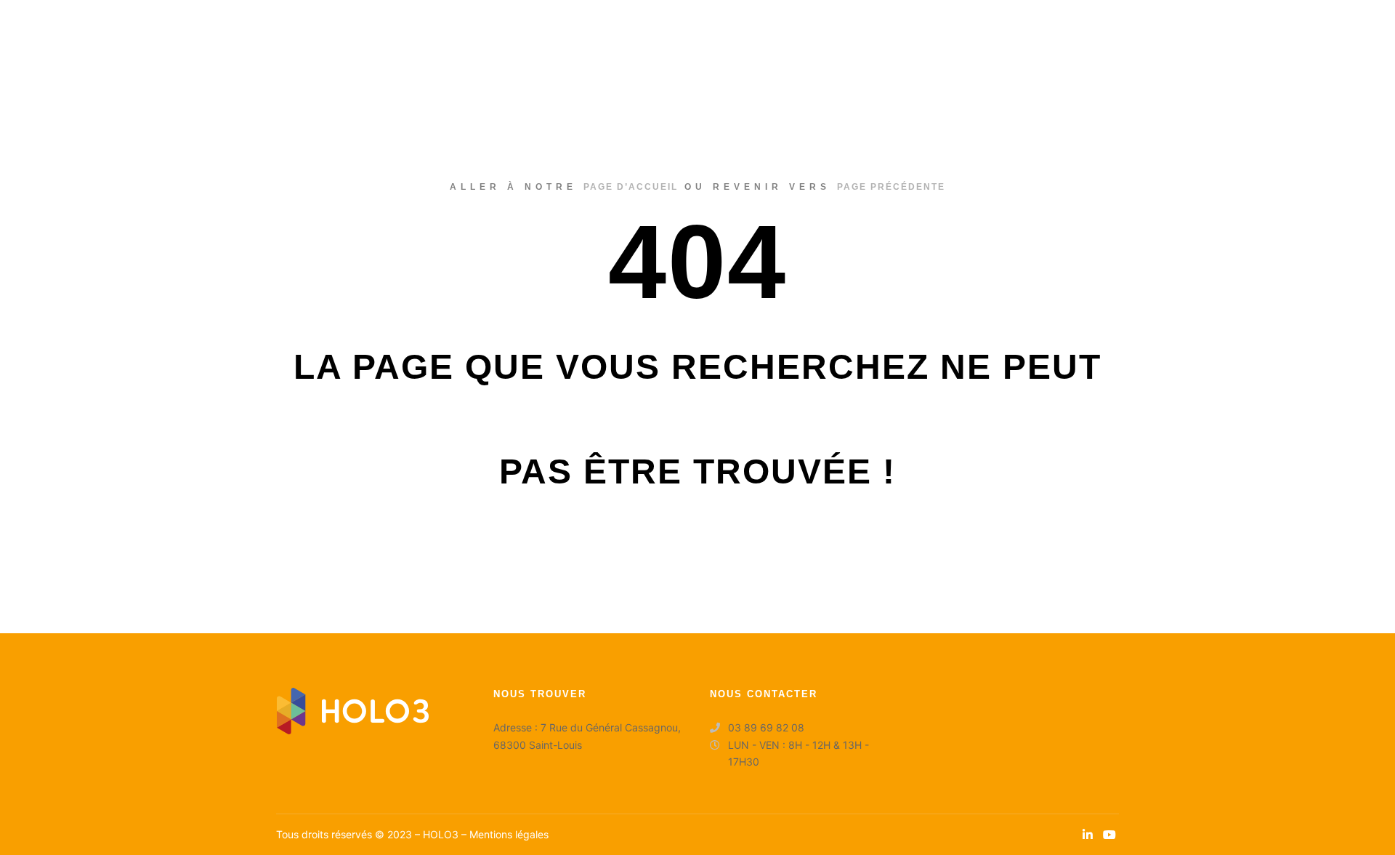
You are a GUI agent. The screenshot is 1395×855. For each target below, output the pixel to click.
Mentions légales (509, 834)
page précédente (891, 187)
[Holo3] (101, 36)
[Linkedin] (1087, 834)
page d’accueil (630, 187)
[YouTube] (1109, 834)
